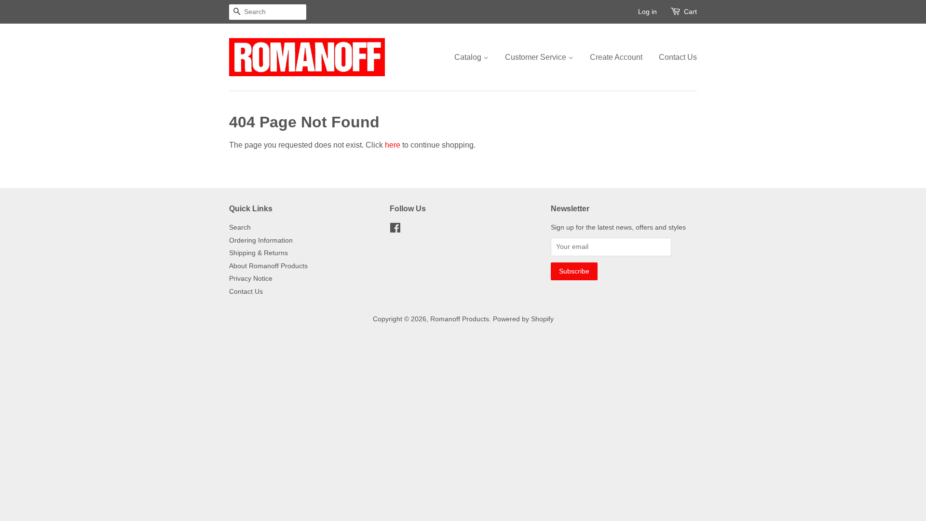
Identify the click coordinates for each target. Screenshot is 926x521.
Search (240, 227)
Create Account (616, 57)
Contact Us (678, 57)
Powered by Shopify (523, 319)
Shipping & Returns (258, 253)
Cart (690, 11)
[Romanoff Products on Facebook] (395, 229)
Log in (647, 11)
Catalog (468, 57)
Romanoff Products (459, 319)
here (392, 145)
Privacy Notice (250, 278)
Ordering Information (261, 240)
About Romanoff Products (268, 266)
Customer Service (536, 57)
